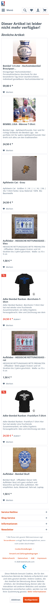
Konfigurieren (31, 599)
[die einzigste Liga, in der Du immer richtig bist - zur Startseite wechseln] (3, 3)
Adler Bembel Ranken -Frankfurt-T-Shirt (24, 415)
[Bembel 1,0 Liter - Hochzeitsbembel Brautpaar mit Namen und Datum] (24, 51)
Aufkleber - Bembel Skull (16, 474)
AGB (32, 558)
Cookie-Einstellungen (23, 549)
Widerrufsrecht (8, 558)
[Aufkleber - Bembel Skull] (24, 460)
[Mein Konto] (38, 10)
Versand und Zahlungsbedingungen (23, 553)
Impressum (42, 558)
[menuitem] (7, 10)
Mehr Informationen (37, 591)
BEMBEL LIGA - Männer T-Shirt (19, 124)
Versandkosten (10, 540)
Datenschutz (23, 558)
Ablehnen (15, 599)
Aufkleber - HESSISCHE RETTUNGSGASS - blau (24, 242)
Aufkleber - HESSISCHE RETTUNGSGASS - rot (24, 358)
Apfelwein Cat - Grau (14, 182)
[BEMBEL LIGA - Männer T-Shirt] (24, 110)
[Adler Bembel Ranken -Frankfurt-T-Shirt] (24, 401)
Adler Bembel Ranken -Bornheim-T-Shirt (22, 300)
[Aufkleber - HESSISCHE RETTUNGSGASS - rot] (24, 343)
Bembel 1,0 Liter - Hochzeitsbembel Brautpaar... (22, 67)
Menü (10, 10)
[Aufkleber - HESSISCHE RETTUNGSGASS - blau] (24, 226)
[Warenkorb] (44, 10)
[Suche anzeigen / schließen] (24, 10)
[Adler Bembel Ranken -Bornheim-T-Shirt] (24, 285)
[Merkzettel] (31, 10)
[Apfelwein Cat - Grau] (24, 168)
